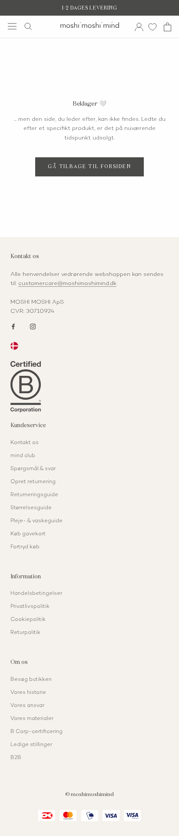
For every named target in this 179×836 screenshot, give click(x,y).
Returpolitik (25, 633)
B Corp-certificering (36, 732)
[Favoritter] (152, 26)
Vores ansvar (27, 706)
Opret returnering (33, 482)
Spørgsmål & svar (33, 469)
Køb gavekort (28, 534)
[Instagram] (33, 326)
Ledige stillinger (31, 745)
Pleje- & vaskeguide (36, 521)
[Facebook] (13, 326)
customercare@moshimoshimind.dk (67, 284)
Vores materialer (31, 719)
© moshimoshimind (89, 794)
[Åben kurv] (167, 27)
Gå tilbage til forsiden (89, 166)
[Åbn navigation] (12, 26)
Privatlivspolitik (30, 607)
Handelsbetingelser (36, 594)
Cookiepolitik (28, 620)
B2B (15, 758)
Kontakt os (24, 443)
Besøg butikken (31, 680)
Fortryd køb (25, 547)
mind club (22, 456)
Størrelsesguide (31, 508)
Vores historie (28, 693)
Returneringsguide (34, 495)
